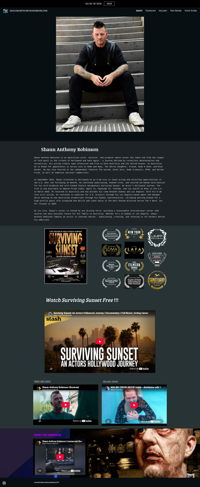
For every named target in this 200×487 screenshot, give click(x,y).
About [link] (139, 11)
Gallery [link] (163, 11)
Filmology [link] (150, 11)
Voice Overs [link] (190, 11)
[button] (4, 483)
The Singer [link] (175, 11)
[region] (100, 3)
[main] (100, 149)
